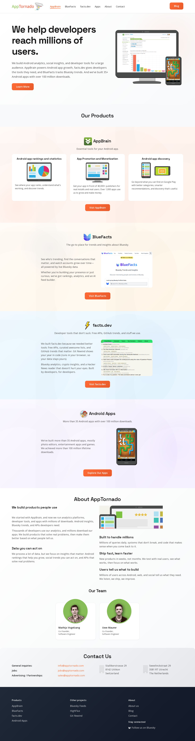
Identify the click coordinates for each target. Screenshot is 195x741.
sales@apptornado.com (71, 675)
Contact (120, 6)
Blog (176, 6)
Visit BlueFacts (97, 295)
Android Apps (19, 720)
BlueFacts (70, 6)
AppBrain (55, 6)
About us (133, 705)
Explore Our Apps (98, 472)
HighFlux (75, 710)
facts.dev (85, 6)
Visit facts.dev (97, 384)
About (108, 6)
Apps (97, 6)
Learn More (22, 86)
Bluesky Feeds (78, 705)
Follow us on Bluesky (143, 727)
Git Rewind (76, 715)
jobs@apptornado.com (71, 670)
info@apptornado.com (71, 665)
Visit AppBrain (97, 207)
